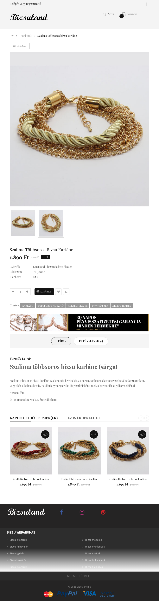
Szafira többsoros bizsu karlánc (128, 479)
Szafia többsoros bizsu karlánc (79, 479)
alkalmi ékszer (77, 305)
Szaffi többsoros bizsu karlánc (31, 479)
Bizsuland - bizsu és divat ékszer (52, 267)
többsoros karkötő (51, 305)
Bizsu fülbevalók (19, 546)
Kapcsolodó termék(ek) (34, 418)
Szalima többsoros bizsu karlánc (57, 35)
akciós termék (121, 305)
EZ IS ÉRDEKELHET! (84, 418)
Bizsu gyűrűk (17, 553)
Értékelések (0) (91, 341)
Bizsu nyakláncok (95, 546)
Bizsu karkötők (18, 560)
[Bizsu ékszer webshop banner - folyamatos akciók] (79, 322)
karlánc (27, 305)
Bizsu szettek (92, 553)
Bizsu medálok (93, 539)
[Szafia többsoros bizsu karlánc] (79, 451)
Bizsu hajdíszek (94, 567)
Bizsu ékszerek (18, 539)
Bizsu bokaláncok (95, 560)
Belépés (15, 4)
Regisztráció (33, 4)
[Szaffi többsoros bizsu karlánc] (31, 451)
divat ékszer (100, 305)
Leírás (61, 341)
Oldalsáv (20, 45)
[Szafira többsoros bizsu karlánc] (128, 451)
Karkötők (26, 35)
